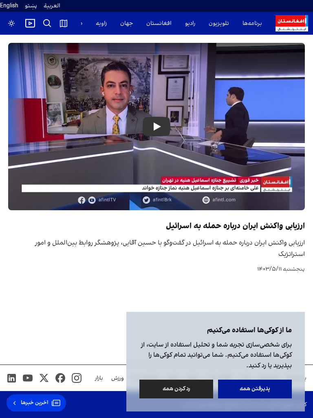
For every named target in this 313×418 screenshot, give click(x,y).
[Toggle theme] (11, 23)
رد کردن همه (176, 389)
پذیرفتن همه (255, 389)
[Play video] (30, 23)
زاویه (101, 23)
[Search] (47, 23)
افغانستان (159, 23)
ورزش (117, 378)
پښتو (31, 6)
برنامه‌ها (252, 23)
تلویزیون (219, 23)
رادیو (190, 23)
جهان (126, 23)
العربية (52, 6)
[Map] (64, 23)
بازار (99, 378)
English (9, 6)
